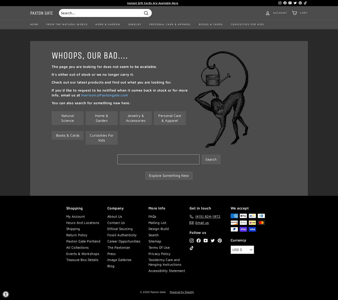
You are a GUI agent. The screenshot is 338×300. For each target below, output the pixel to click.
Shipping (73, 229)
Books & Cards (211, 24)
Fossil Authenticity (122, 235)
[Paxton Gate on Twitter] (213, 240)
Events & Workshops (82, 254)
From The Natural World (67, 24)
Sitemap (154, 241)
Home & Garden (107, 24)
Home (34, 24)
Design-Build (158, 229)
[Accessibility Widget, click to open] (5, 294)
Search (211, 159)
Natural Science (67, 118)
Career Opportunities (123, 241)
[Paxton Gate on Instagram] (192, 240)
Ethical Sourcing (120, 229)
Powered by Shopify (182, 292)
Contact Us (116, 223)
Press (111, 254)
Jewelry (135, 24)
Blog (111, 266)
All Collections (77, 247)
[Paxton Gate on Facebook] (199, 240)
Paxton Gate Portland (83, 241)
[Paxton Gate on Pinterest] (220, 240)
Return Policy (76, 235)
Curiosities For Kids (247, 24)
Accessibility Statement (166, 271)
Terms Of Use (159, 247)
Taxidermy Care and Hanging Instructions (164, 262)
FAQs (152, 216)
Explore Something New (169, 176)
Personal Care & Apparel (170, 24)
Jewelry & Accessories (136, 118)
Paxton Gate (41, 13)
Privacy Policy (159, 254)
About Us (114, 216)
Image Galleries (119, 260)
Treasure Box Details (82, 260)
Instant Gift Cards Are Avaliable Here (152, 3)
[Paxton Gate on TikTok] (192, 248)
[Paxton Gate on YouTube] (206, 240)
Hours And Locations (82, 223)
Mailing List (157, 223)
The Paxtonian (118, 247)
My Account (75, 216)
